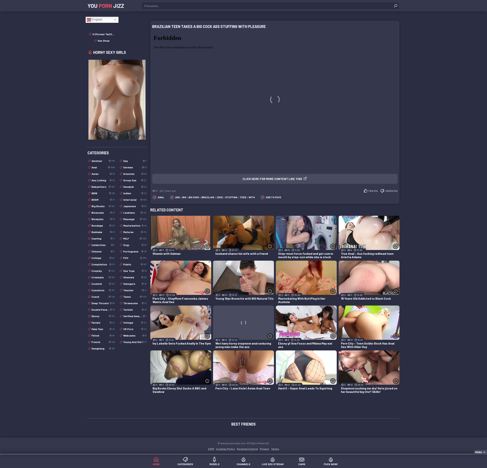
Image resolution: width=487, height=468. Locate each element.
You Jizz (106, 5)
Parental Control (247, 448)
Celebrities (103, 245)
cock (220, 197)
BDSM (103, 199)
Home (156, 464)
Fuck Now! (331, 464)
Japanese (134, 206)
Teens (134, 296)
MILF (134, 238)
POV (134, 257)
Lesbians (134, 212)
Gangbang (103, 348)
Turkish (134, 309)
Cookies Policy (225, 448)
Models (214, 464)
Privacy (264, 448)
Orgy (134, 245)
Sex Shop (104, 40)
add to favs (273, 197)
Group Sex (134, 180)
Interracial (134, 199)
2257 (211, 448)
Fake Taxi (103, 329)
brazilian (207, 197)
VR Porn (134, 329)
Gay (134, 160)
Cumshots (103, 290)
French (103, 342)
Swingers (134, 283)
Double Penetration (103, 309)
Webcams (134, 335)
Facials (103, 322)
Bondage (103, 225)
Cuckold (103, 283)
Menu (478, 452)
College (103, 257)
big (184, 197)
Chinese (103, 251)
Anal (161, 197)
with (252, 197)
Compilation (103, 264)
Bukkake (103, 232)
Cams (301, 464)
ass (177, 197)
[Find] (395, 6)
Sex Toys (134, 270)
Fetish (103, 335)
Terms (275, 448)
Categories (185, 464)
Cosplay (103, 270)
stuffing (231, 197)
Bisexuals (103, 212)
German (134, 167)
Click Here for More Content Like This (272, 179)
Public (134, 264)
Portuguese (134, 251)
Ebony (103, 316)
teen (243, 197)
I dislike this (391, 190)
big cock (194, 197)
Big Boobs (103, 206)
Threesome (134, 303)
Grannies (134, 173)
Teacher (134, 290)
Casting (103, 238)
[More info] (207, 246)
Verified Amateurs (134, 316)
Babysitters (103, 186)
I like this (373, 190)
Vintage (134, 322)
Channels (243, 464)
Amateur (103, 160)
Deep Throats (103, 303)
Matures (134, 232)
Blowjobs (103, 219)
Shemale (134, 277)
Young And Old (134, 342)
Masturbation (134, 225)
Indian (134, 193)
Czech (103, 296)
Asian (103, 173)
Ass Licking (103, 180)
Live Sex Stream (273, 464)
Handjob (134, 186)
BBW (103, 193)
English (96, 19)
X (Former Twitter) (103, 34)
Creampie (103, 277)
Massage (134, 219)
